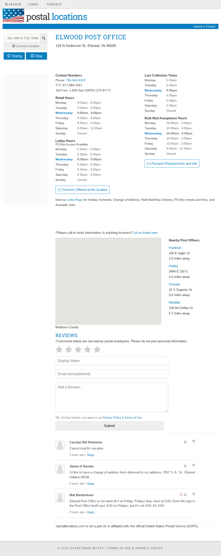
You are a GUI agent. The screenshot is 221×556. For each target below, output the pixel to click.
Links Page (74, 199)
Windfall (174, 302)
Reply (90, 455)
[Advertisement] (134, 61)
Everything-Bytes (87, 548)
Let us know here (145, 232)
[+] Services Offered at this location (82, 189)
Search (15, 4)
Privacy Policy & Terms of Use (122, 417)
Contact (54, 4)
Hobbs (173, 266)
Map (39, 56)
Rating (17, 56)
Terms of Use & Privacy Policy (135, 548)
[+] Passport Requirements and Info (172, 163)
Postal (55, 16)
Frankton (175, 248)
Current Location (27, 46)
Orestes (174, 284)
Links (33, 4)
